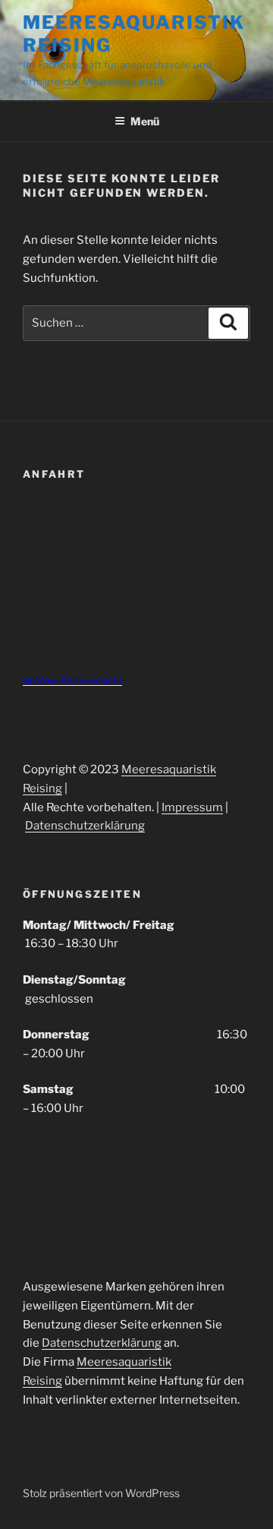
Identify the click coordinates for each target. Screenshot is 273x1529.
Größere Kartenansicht (72, 680)
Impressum (192, 807)
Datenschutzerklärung (85, 825)
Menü (144, 121)
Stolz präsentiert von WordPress (101, 1492)
